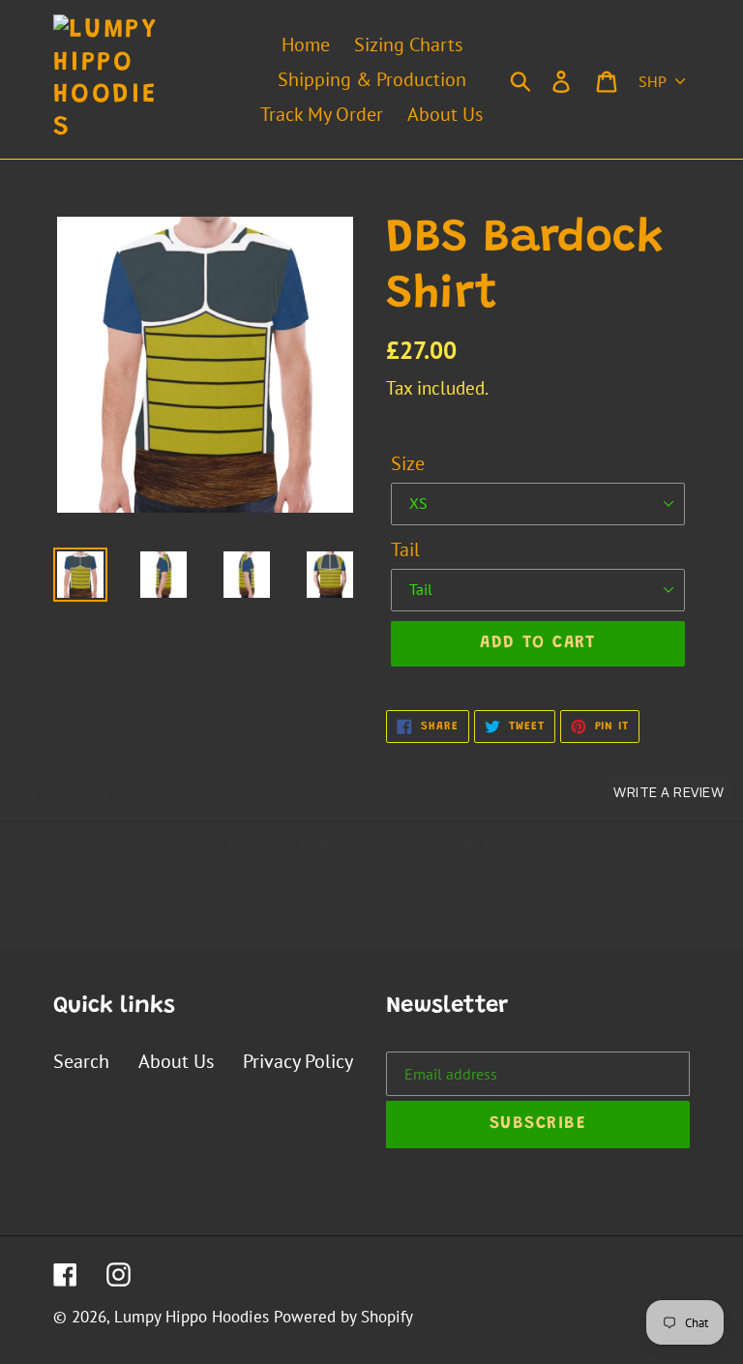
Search (81, 1061)
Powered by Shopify (343, 1316)
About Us (176, 1061)
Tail (405, 549)
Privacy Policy (298, 1061)
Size (408, 463)
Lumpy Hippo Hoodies (191, 1316)
